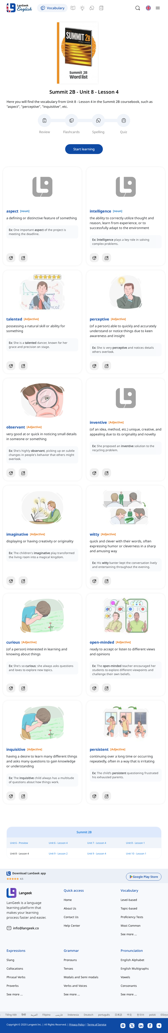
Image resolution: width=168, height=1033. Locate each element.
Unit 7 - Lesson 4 (96, 843)
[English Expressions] (82, 8)
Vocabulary (129, 890)
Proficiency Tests (132, 917)
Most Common (131, 925)
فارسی (59, 1014)
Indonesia (73, 1014)
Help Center (72, 925)
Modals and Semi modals (81, 977)
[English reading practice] (101, 8)
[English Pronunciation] (92, 8)
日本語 (118, 1014)
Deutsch (88, 1014)
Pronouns (70, 960)
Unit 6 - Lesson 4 (58, 843)
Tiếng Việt (11, 1014)
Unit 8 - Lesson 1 (135, 843)
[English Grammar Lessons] (73, 8)
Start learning (84, 149)
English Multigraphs (135, 968)
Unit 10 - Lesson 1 (136, 853)
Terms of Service (96, 1024)
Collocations (15, 968)
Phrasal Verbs (16, 977)
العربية (34, 1014)
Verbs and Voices (75, 986)
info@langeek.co (26, 928)
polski (152, 1014)
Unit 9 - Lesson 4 (96, 853)
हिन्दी (24, 1014)
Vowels (125, 977)
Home (68, 900)
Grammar (71, 950)
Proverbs (13, 986)
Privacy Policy (77, 1024)
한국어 (140, 1014)
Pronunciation (132, 950)
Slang (10, 960)
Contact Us (71, 917)
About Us (70, 908)
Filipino (46, 1014)
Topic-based (129, 908)
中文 (129, 1014)
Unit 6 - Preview (19, 843)
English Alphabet (132, 960)
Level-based (129, 900)
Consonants (129, 986)
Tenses (68, 968)
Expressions (16, 950)
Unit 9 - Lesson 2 (58, 853)
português (104, 1014)
